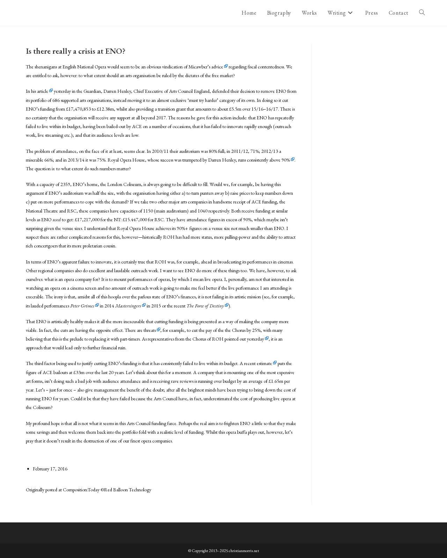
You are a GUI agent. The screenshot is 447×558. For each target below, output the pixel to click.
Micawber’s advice (206, 67)
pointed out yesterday (244, 339)
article (42, 91)
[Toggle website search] (422, 13)
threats (150, 330)
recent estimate (258, 363)
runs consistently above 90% (264, 160)
